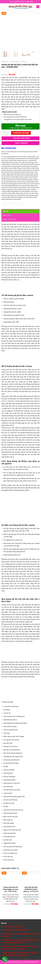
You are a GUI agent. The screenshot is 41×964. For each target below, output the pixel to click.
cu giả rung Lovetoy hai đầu (26, 164)
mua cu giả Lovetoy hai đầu (13, 170)
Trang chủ (4, 61)
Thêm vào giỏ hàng (21, 133)
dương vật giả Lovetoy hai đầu (9, 162)
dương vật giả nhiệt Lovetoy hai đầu (11, 199)
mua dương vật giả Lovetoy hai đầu (11, 180)
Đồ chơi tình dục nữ (12, 151)
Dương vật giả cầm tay (24, 151)
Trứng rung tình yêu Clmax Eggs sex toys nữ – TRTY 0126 (10, 889)
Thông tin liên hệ (9, 219)
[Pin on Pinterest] (16, 203)
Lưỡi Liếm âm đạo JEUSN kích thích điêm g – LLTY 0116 (30, 889)
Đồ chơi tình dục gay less (18, 61)
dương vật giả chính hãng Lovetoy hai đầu (17, 174)
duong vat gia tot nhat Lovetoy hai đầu (21, 176)
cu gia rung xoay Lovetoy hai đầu (24, 158)
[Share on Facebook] (6, 203)
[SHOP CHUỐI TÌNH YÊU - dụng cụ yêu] (20, 6)
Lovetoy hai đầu (30, 156)
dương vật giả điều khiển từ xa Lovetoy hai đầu (16, 185)
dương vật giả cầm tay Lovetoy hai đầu (14, 182)
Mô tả (5, 211)
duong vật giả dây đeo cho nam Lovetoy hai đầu (24, 197)
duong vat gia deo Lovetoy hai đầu (26, 160)
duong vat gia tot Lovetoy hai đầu (28, 178)
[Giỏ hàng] (37, 6)
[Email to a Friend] (13, 203)
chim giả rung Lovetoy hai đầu (12, 172)
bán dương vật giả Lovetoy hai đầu (25, 187)
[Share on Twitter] (10, 203)
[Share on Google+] (20, 203)
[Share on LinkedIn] (23, 203)
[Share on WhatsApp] (3, 203)
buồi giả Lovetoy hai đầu (23, 168)
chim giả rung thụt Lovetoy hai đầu (20, 166)
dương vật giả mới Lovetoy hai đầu (20, 191)
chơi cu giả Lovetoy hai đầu (25, 162)
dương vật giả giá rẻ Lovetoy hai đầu (16, 183)
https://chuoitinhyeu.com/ (19, 930)
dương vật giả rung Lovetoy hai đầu (16, 156)
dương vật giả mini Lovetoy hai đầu (15, 195)
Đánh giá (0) (6, 215)
